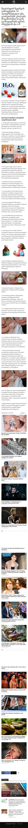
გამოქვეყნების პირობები (11, 823)
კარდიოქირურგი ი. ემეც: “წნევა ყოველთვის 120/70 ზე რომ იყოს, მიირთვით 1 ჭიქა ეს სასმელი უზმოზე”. (13, 791)
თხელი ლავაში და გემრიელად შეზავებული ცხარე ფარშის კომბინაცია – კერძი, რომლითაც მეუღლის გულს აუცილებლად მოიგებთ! (16, 812)
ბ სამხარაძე (4, 795)
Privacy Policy (19, 823)
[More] (18, 772)
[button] (2, 2)
